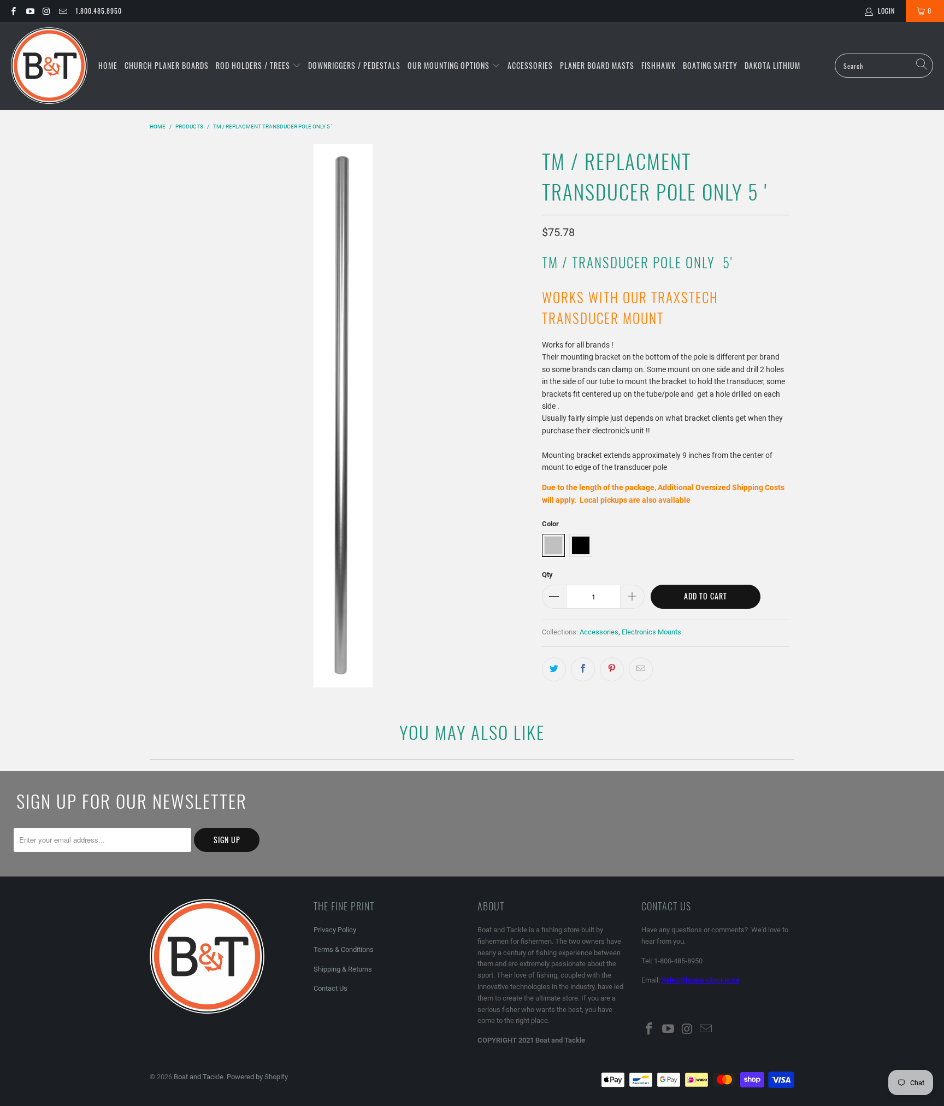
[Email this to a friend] (641, 669)
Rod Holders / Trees (254, 65)
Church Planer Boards (167, 65)
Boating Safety (710, 65)
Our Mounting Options (450, 65)
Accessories (530, 65)
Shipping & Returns (343, 969)
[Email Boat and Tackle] (62, 11)
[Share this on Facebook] (583, 669)
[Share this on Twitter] (554, 669)
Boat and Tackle (198, 1077)
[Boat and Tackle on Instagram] (46, 11)
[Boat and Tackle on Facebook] (12, 11)
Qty (547, 574)
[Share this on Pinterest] (612, 669)
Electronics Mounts (651, 632)
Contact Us (330, 988)
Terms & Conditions (344, 949)
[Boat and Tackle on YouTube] (29, 11)
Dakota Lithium (772, 65)
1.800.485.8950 (98, 10)
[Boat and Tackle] (49, 65)
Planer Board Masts (597, 65)
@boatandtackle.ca (709, 980)
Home (107, 65)
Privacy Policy (335, 930)
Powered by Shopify (257, 1077)
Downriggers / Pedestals (354, 65)
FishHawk (658, 65)
